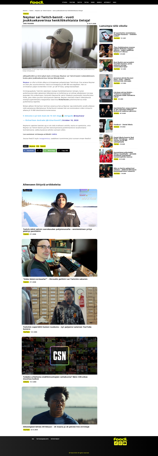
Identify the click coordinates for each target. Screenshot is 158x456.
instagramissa (44, 138)
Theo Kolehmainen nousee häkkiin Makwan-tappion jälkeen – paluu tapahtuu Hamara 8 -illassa (124, 49)
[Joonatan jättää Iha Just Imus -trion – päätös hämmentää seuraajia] (106, 80)
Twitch (31, 10)
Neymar (32, 146)
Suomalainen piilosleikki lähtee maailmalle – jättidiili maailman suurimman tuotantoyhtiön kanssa (125, 154)
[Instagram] (120, 443)
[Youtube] (125, 443)
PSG (37, 146)
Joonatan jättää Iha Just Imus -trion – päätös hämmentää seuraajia (123, 79)
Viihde (116, 159)
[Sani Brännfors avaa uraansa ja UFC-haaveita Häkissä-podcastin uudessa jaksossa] (106, 110)
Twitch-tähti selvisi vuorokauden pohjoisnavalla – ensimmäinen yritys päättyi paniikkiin (57, 230)
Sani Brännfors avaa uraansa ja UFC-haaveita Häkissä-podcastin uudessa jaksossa (125, 109)
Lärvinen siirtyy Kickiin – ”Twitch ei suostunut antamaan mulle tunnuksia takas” (124, 94)
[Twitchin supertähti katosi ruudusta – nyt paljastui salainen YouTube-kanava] (59, 306)
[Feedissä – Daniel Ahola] (106, 125)
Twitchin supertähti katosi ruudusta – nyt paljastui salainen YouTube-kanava (57, 328)
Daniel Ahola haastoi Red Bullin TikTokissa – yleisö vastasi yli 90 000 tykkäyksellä (124, 139)
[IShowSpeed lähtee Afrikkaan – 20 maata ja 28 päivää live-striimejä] (59, 405)
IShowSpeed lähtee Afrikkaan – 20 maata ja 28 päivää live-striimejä (56, 426)
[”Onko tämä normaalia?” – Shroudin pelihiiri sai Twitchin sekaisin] (59, 258)
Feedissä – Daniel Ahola (123, 125)
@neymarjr (79, 115)
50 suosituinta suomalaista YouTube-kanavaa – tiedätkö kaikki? (125, 34)
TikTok (116, 144)
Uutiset (116, 127)
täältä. (54, 134)
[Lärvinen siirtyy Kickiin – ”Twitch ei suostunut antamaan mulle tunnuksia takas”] (106, 95)
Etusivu (25, 10)
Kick (115, 99)
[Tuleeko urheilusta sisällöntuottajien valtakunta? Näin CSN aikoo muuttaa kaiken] (59, 356)
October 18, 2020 (70, 120)
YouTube (116, 38)
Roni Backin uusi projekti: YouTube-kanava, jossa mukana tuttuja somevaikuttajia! (124, 64)
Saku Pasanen (28, 23)
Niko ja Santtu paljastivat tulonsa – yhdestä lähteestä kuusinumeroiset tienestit (125, 169)
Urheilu (116, 54)
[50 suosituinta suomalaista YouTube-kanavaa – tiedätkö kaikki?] (106, 35)
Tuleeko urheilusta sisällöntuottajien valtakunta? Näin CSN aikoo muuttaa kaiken (55, 378)
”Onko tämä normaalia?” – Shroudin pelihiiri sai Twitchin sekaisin (55, 279)
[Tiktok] (116, 443)
